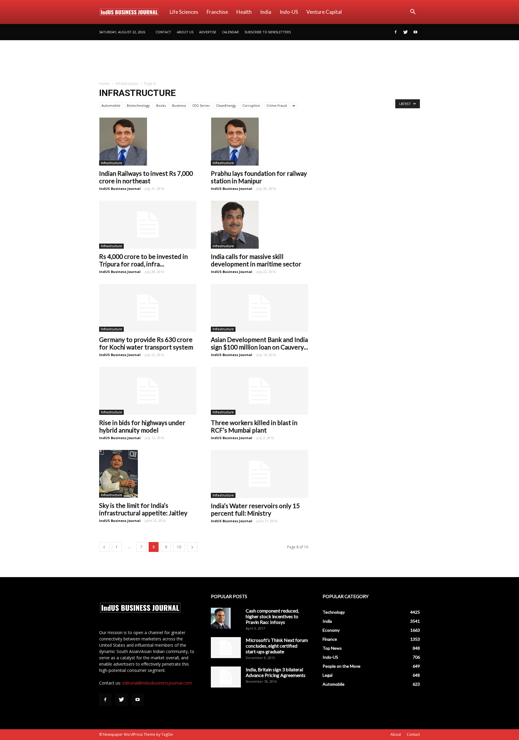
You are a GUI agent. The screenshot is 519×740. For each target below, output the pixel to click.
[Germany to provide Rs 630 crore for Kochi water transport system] (147, 308)
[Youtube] (415, 32)
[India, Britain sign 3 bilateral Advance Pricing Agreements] (226, 677)
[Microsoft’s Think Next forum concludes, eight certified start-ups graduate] (226, 647)
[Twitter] (405, 32)
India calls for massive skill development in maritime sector (256, 260)
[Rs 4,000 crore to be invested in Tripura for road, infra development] (147, 225)
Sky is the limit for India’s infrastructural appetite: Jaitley (143, 509)
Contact (163, 32)
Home (104, 83)
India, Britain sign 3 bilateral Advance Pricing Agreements (275, 672)
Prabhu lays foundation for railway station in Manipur (259, 176)
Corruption (251, 105)
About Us (185, 32)
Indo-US (289, 12)
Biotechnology (138, 105)
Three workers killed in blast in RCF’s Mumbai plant (254, 426)
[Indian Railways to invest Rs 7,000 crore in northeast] (147, 142)
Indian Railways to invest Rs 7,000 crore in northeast (146, 176)
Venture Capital (324, 12)
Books (161, 105)
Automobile (111, 105)
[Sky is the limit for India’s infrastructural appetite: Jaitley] (147, 474)
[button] (412, 12)
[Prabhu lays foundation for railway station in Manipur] (259, 142)
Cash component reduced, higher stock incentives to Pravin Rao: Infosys (272, 616)
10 (179, 547)
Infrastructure (126, 83)
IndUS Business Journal (120, 188)
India (265, 12)
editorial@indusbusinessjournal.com (157, 683)
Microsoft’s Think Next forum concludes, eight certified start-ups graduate (277, 645)
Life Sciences (184, 12)
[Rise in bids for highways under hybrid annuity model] (147, 391)
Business (179, 105)
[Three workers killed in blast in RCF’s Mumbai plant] (259, 391)
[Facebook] (395, 32)
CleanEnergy (226, 105)
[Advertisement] (259, 60)
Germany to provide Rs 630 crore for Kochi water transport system (146, 343)
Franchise (217, 12)
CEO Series (201, 105)
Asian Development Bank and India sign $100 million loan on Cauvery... (259, 343)
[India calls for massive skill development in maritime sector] (259, 225)
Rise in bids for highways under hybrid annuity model (142, 426)
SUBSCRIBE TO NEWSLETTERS (267, 32)
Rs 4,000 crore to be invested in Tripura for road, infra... (143, 260)
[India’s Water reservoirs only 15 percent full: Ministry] (259, 474)
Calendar (230, 32)
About (395, 734)
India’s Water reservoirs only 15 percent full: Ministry (255, 509)
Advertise (207, 32)
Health (244, 12)
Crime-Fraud (276, 105)
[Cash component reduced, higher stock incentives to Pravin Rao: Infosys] (221, 618)
